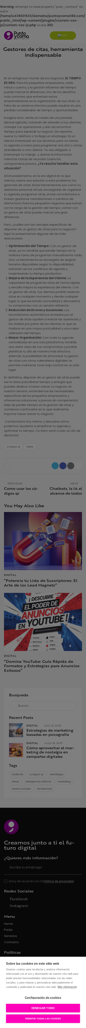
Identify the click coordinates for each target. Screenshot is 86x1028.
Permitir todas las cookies (43, 1018)
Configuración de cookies (43, 997)
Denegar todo (43, 1008)
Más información (67, 986)
